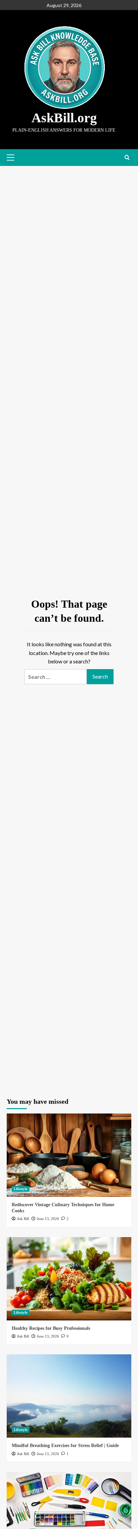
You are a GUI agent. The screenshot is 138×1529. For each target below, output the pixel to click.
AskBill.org (64, 117)
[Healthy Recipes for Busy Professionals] (69, 1278)
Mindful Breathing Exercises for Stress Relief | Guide (65, 1445)
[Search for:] (55, 676)
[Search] (127, 157)
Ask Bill (23, 1219)
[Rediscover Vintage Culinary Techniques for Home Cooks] (69, 1155)
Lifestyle (20, 1189)
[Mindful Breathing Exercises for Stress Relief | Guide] (69, 1396)
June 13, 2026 (48, 1219)
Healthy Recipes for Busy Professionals (51, 1328)
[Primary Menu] (12, 157)
